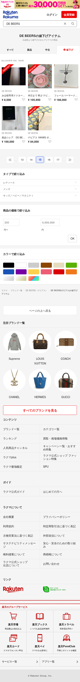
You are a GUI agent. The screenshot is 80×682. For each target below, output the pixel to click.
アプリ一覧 (48, 661)
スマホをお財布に (40, 648)
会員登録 (69, 14)
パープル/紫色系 (26, 272)
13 (22, 159)
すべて (10, 49)
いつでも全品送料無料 (40, 626)
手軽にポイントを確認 (66, 648)
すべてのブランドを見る (40, 410)
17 (58, 159)
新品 (29, 49)
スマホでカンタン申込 (13, 648)
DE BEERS (7, 91)
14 (31, 159)
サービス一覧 (9, 661)
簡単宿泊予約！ (66, 626)
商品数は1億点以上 (13, 626)
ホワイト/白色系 (26, 265)
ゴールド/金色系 (26, 278)
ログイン (52, 14)
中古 (47, 49)
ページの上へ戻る (40, 310)
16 (49, 159)
